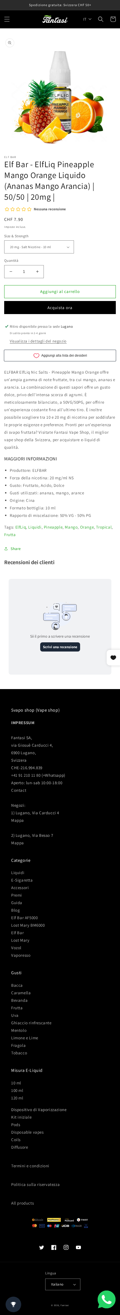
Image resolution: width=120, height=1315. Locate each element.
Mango (71, 527)
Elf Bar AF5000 (24, 917)
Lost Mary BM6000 (28, 925)
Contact (18, 790)
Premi (16, 895)
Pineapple (53, 527)
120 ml (17, 1098)
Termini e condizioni (30, 1165)
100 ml (17, 1090)
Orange (87, 527)
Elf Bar (17, 932)
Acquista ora (60, 307)
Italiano (57, 1284)
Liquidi (34, 527)
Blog (15, 910)
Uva (15, 1015)
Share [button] (16, 548)
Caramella (21, 992)
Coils (16, 1139)
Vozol (16, 947)
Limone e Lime (24, 1037)
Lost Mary (20, 940)
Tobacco (19, 1052)
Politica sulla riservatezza (35, 1184)
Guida (16, 902)
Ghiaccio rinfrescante (31, 1022)
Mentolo (19, 1030)
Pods (15, 1124)
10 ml (16, 1082)
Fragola (18, 1045)
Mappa (17, 820)
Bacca (17, 985)
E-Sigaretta (22, 880)
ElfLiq (20, 527)
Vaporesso (20, 955)
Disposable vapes (27, 1132)
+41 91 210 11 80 (26, 775)
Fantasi (65, 1305)
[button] (7, 19)
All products (22, 1203)
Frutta (10, 534)
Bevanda (19, 1000)
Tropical (104, 527)
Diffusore (19, 1147)
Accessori (20, 887)
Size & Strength (16, 236)
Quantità (11, 260)
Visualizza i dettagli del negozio (38, 341)
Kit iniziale (21, 1117)
